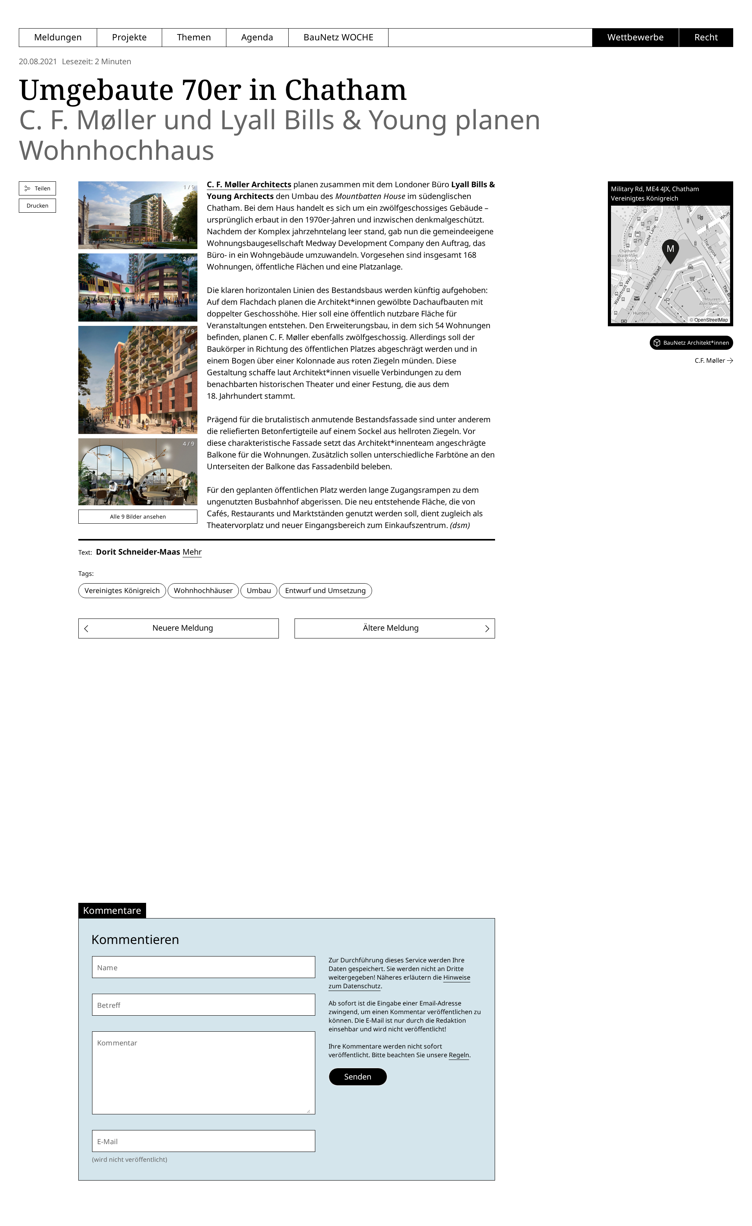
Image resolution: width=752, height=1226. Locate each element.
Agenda (257, 37)
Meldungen (58, 37)
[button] (670, 251)
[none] (691, 343)
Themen (194, 37)
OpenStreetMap (711, 319)
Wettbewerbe (635, 37)
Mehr (192, 552)
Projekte (129, 37)
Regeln (459, 1055)
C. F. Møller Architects (249, 184)
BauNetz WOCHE (338, 37)
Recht (706, 37)
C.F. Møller (711, 360)
